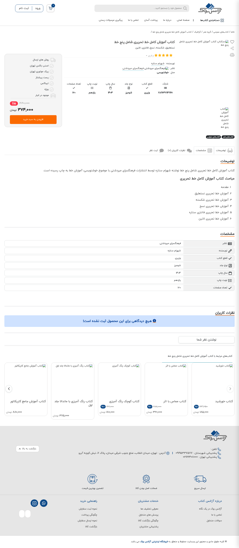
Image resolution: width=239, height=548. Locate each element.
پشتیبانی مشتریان (148, 526)
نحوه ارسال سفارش (87, 520)
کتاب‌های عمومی (221, 31)
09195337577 (184, 453)
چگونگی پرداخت (89, 515)
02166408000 (190, 457)
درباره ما (167, 20)
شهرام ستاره (157, 63)
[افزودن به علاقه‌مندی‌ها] (232, 42)
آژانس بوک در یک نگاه (210, 509)
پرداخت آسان (151, 20)
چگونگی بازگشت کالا (148, 520)
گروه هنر (207, 31)
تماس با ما (133, 20)
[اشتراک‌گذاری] (232, 49)
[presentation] (230, 388)
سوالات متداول (214, 520)
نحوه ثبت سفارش (88, 509)
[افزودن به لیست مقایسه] (232, 55)
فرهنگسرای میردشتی (133, 68)
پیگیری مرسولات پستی (110, 20)
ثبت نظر (154, 150)
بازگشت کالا (91, 526)
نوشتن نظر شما (206, 340)
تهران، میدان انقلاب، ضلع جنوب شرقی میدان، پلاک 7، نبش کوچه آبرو (118, 453)
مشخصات (201, 150)
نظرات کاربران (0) (177, 150)
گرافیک (197, 31)
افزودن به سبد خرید (33, 119)
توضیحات (221, 150)
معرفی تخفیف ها (149, 509)
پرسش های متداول (148, 515)
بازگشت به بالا (29, 448)
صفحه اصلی (183, 20)
